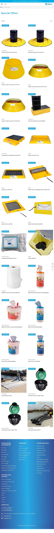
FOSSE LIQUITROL (5, 256)
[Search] (5, 4)
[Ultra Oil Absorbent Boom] (40, 414)
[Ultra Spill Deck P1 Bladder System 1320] (13, 139)
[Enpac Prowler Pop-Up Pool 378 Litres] (13, 105)
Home (1, 7)
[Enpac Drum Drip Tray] (40, 139)
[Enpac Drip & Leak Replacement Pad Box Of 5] (40, 174)
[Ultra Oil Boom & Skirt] (13, 380)
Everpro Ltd (33, 525)
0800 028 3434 (7, 515)
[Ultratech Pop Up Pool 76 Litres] (13, 36)
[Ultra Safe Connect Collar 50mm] (40, 380)
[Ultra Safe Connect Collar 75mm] (13, 414)
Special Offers (7, 7)
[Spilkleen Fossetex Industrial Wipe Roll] (13, 277)
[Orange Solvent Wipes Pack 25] (13, 242)
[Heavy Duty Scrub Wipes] (40, 345)
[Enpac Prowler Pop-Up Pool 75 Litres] (13, 69)
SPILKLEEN (4, 291)
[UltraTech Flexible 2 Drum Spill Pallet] (40, 105)
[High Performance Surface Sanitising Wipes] (40, 277)
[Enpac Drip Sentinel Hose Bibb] (40, 208)
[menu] (2, 4)
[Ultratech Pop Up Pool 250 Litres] (40, 36)
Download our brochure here (27, 1)
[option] (27, 1)
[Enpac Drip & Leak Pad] (13, 208)
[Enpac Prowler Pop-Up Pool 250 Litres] (40, 71)
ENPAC (3, 83)
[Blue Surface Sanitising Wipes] (40, 311)
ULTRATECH (4, 50)
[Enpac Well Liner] (40, 242)
